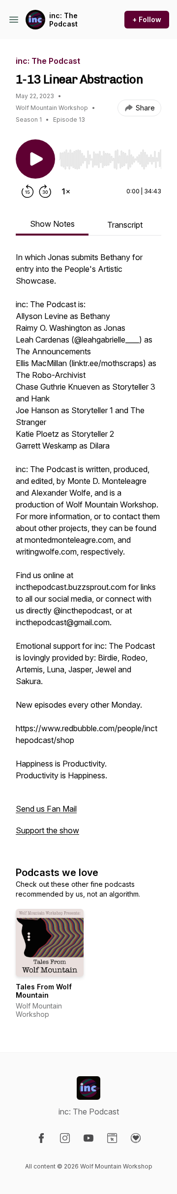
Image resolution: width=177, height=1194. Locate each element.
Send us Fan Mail (46, 809)
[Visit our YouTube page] (88, 1138)
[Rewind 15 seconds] (27, 191)
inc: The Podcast (63, 19)
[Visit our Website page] (112, 1138)
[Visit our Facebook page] (41, 1138)
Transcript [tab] (125, 225)
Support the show (47, 830)
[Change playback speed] (66, 191)
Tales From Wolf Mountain (44, 991)
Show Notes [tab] (52, 224)
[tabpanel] (88, 548)
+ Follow (146, 19)
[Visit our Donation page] (136, 1138)
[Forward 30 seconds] (45, 191)
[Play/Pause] (35, 159)
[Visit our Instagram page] (65, 1138)
